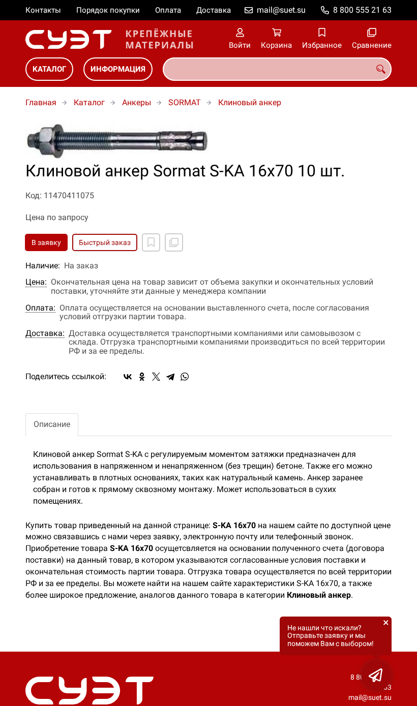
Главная (40, 102)
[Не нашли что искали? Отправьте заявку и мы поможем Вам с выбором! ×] (376, 675)
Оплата (168, 10)
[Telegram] (170, 377)
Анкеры (136, 102)
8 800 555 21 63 (362, 10)
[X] (156, 377)
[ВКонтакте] (128, 377)
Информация (118, 69)
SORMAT (184, 102)
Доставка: (45, 333)
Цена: (36, 282)
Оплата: (40, 308)
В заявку (46, 242)
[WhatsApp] (184, 377)
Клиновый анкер (249, 102)
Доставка (213, 10)
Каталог (49, 69)
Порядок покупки (108, 10)
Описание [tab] (52, 424)
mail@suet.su (281, 10)
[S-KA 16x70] (208, 140)
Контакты (43, 10)
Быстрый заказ (105, 242)
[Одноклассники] (142, 377)
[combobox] (277, 69)
